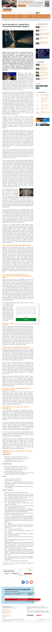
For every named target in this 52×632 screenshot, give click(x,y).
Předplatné (29, 12)
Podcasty (3, 12)
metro (37, 85)
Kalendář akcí (14, 12)
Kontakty (3, 617)
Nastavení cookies (8, 620)
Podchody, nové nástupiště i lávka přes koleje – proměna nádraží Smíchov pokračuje (44, 34)
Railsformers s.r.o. (47, 619)
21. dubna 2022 (12, 29)
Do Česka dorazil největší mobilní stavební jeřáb (44, 72)
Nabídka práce (8, 12)
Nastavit (26, 317)
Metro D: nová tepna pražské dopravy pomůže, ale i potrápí (45, 78)
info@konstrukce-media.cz (9, 611)
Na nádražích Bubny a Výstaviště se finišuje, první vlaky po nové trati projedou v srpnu (44, 43)
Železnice (10, 16)
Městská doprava (17, 16)
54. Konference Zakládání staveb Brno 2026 (45, 113)
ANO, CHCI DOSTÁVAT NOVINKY (23, 599)
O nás (49, 16)
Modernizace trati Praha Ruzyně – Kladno (44, 26)
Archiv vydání (25, 12)
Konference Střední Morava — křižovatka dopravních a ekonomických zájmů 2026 (45, 100)
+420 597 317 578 (8, 609)
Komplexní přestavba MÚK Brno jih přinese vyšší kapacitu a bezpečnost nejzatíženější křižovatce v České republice (44, 68)
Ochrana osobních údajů (6, 615)
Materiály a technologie (25, 16)
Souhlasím (26, 319)
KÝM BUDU (45, 16)
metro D (41, 85)
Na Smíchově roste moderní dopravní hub (44, 30)
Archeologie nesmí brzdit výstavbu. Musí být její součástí (44, 75)
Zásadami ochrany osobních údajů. (33, 601)
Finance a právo (34, 16)
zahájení (37, 88)
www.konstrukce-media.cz (6, 613)
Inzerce (34, 12)
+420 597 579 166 (7, 610)
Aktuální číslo (19, 12)
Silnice (6, 16)
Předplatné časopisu (5, 616)
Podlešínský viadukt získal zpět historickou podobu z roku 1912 (44, 38)
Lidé (3, 16)
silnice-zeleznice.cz (6, 19)
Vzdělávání (40, 16)
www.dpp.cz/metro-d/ (9, 564)
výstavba (45, 85)
